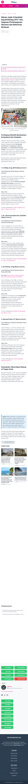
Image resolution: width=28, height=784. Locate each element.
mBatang (9, 686)
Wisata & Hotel (14, 753)
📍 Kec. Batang (7, 667)
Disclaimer (14, 775)
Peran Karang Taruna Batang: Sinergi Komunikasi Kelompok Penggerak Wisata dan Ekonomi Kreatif (7, 480)
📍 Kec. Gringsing (7, 678)
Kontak (14, 770)
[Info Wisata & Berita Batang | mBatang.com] (14, 2)
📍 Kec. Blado (7, 704)
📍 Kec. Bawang (7, 716)
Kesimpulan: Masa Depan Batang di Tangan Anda (13, 71)
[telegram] (13, 442)
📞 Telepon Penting (20, 678)
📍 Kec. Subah (7, 675)
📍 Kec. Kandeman (20, 667)
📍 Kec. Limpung (20, 671)
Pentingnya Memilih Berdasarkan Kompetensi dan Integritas (13, 68)
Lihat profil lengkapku (7, 691)
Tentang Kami (14, 768)
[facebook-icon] (2, 695)
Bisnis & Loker (14, 760)
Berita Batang (14, 758)
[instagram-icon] (7, 695)
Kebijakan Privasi (14, 773)
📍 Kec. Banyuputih (20, 675)
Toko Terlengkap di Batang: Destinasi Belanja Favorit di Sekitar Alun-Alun (6, 460)
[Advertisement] (14, 48)
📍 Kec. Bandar (7, 701)
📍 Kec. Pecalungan (7, 719)
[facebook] (5, 442)
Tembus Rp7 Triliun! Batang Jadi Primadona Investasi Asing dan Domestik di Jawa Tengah (20, 460)
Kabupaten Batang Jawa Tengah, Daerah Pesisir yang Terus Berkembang (21, 479)
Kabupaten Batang (9, 79)
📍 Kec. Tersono (7, 712)
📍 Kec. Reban (7, 708)
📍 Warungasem (7, 723)
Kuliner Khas (14, 755)
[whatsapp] (10, 442)
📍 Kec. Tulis (7, 671)
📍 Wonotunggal (7, 727)
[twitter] (7, 442)
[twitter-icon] (5, 695)
